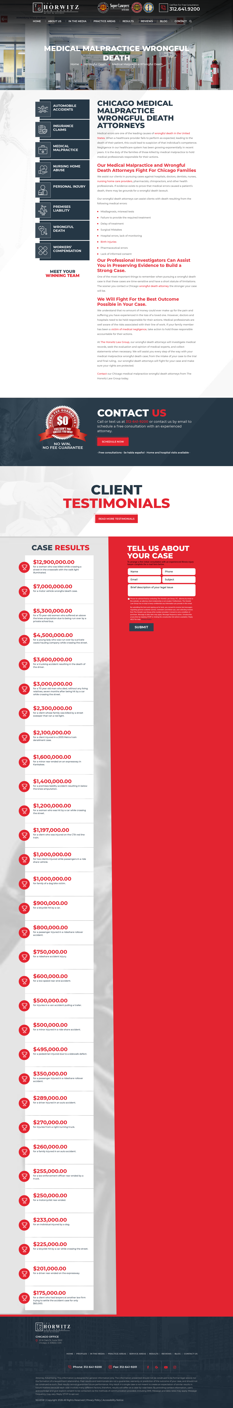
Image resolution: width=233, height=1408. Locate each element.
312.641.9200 (184, 9)
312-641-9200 (137, 422)
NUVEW (40, 1400)
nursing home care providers (114, 181)
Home (37, 21)
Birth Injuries (108, 241)
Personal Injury (69, 186)
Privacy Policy (146, 619)
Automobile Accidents (64, 107)
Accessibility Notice (113, 1400)
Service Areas (137, 1354)
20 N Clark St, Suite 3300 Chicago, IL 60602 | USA (50, 1341)
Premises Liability (62, 208)
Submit (141, 627)
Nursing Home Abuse (66, 168)
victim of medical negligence (129, 329)
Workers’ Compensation (67, 249)
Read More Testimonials (117, 518)
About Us (54, 21)
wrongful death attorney (154, 286)
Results (128, 21)
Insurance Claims (63, 128)
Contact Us (190, 1354)
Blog (163, 21)
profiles (81, 1354)
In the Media (77, 21)
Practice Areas (104, 21)
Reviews (147, 21)
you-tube (166, 1367)
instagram (175, 1367)
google (157, 1367)
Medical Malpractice (65, 148)
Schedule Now (113, 441)
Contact (181, 21)
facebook (148, 1367)
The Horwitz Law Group (115, 342)
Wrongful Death (63, 229)
